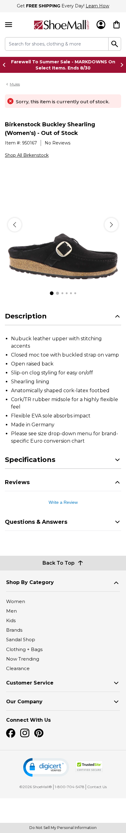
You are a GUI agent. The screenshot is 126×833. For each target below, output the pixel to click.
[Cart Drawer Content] (116, 24)
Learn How (97, 6)
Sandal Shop (20, 639)
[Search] (115, 44)
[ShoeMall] (61, 24)
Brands (14, 630)
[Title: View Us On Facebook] (10, 733)
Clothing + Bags (24, 649)
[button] (46, 767)
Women (15, 601)
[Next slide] (120, 65)
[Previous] (14, 224)
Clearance (18, 668)
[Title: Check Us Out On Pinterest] (38, 733)
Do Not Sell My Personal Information (63, 827)
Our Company (24, 702)
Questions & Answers (36, 522)
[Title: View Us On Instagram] (24, 733)
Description (26, 316)
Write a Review (63, 502)
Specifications (30, 460)
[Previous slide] (6, 65)
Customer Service (30, 683)
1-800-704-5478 (69, 786)
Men (11, 611)
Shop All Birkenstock (27, 155)
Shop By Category (30, 582)
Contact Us (97, 786)
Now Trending (22, 659)
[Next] (111, 224)
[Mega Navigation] (8, 24)
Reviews (17, 482)
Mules (15, 84)
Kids (11, 620)
